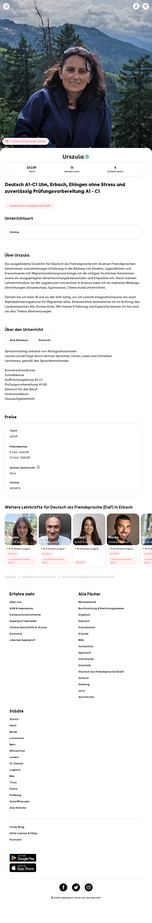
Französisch (86, 627)
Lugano (15, 769)
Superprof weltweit (23, 621)
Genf (13, 725)
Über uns (16, 602)
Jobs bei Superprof (22, 640)
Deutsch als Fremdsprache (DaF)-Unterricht (88, 577)
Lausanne (17, 738)
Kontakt (16, 839)
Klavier (83, 633)
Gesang (83, 684)
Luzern (14, 757)
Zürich (14, 719)
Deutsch (84, 621)
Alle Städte (18, 807)
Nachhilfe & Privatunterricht (39, 577)
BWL (81, 640)
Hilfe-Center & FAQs (23, 833)
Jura (81, 690)
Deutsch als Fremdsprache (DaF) (101, 671)
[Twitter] (76, 887)
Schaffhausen (19, 801)
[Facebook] (63, 887)
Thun (13, 782)
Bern (13, 744)
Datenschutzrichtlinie (25, 614)
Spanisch (84, 652)
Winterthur (17, 750)
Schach (83, 677)
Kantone (16, 633)
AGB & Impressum (21, 608)
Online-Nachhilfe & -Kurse (28, 627)
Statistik (84, 665)
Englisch (84, 614)
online (14, 232)
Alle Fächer (86, 696)
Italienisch (85, 646)
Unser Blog (17, 826)
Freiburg (15, 795)
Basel (13, 731)
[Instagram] (89, 887)
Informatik (86, 659)
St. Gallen (16, 763)
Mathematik (87, 602)
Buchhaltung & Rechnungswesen (101, 608)
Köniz (13, 788)
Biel (12, 776)
